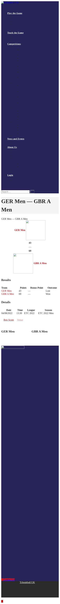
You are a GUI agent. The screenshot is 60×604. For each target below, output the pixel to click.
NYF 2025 (24, 114)
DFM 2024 (24, 128)
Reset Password (20, 183)
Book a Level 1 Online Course (27, 38)
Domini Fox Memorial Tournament (29, 122)
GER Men (6, 291)
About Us (12, 147)
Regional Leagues (21, 83)
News (16, 141)
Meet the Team (20, 158)
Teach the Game (15, 33)
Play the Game (14, 13)
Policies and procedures (30, 167)
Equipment (18, 27)
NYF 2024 (24, 116)
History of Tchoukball (23, 155)
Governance (19, 161)
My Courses (19, 181)
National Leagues (21, 47)
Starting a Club (20, 24)
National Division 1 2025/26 (32, 55)
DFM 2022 (24, 133)
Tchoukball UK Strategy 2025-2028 (29, 153)
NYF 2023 (24, 119)
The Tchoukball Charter (24, 30)
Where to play (20, 21)
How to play (19, 16)
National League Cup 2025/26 (27, 136)
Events (16, 144)
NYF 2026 (24, 111)
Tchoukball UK (27, 582)
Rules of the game (21, 19)
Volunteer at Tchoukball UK (26, 169)
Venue (20, 320)
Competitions (14, 44)
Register (17, 178)
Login (10, 175)
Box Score (9, 320)
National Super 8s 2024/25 (31, 69)
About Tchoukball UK (23, 150)
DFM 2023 (24, 130)
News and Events (15, 139)
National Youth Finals (23, 108)
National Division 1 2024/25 (32, 66)
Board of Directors (28, 164)
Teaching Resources (22, 41)
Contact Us (18, 172)
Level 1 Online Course (23, 35)
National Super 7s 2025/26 (31, 58)
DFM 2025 (24, 125)
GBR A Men (7, 294)
